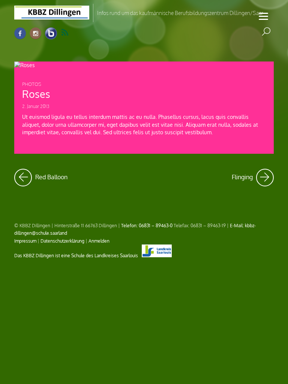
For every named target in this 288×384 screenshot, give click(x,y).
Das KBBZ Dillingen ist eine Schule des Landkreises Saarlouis (76, 255)
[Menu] (263, 16)
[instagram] (36, 33)
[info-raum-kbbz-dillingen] (51, 33)
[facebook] (20, 33)
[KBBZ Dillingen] (51, 15)
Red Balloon (51, 175)
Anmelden (99, 241)
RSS (70, 32)
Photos (31, 84)
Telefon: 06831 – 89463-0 (146, 225)
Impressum (25, 241)
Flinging (253, 175)
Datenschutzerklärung (62, 241)
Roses (36, 93)
